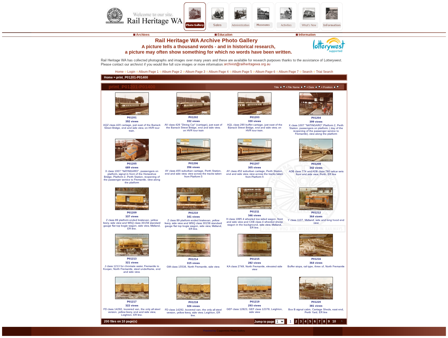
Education (225, 35)
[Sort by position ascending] (334, 87)
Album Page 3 (195, 72)
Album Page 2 (172, 72)
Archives (143, 35)
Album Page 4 (219, 72)
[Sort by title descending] (284, 87)
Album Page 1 (149, 72)
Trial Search (324, 72)
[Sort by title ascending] (281, 87)
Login (131, 72)
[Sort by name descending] (305, 87)
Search (307, 72)
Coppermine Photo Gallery (231, 330)
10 (334, 321)
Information (307, 35)
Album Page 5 (242, 72)
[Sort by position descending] (338, 87)
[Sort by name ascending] (301, 87)
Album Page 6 (265, 72)
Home (119, 72)
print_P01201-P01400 (132, 77)
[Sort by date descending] (319, 87)
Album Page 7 (289, 72)
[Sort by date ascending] (316, 87)
